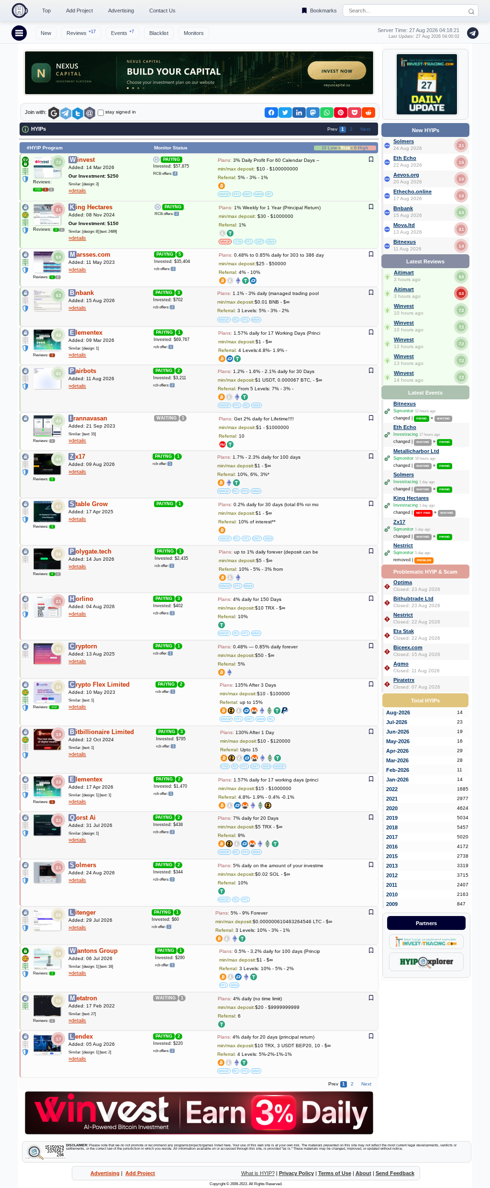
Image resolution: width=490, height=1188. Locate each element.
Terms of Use (334, 1173)
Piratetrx (403, 680)
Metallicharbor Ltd (416, 451)
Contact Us (162, 10)
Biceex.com (408, 647)
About (363, 1173)
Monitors (194, 33)
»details (77, 190)
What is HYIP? (258, 1173)
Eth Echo (404, 158)
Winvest (404, 306)
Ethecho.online (412, 191)
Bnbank (403, 208)
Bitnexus (404, 242)
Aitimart (404, 272)
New (46, 33)
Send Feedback (395, 1173)
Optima (402, 582)
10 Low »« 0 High (345, 148)
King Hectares (411, 498)
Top (46, 10)
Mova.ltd (404, 225)
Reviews (81, 32)
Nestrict (403, 545)
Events (122, 32)
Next (365, 129)
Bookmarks (323, 10)
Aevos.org (406, 175)
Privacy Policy (296, 1173)
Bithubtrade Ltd (413, 598)
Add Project (79, 10)
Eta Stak (403, 631)
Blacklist (158, 33)
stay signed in (120, 111)
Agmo (401, 664)
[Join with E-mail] (90, 113)
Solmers (403, 141)
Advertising (121, 10)
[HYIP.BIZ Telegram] (471, 33)
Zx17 (399, 522)
